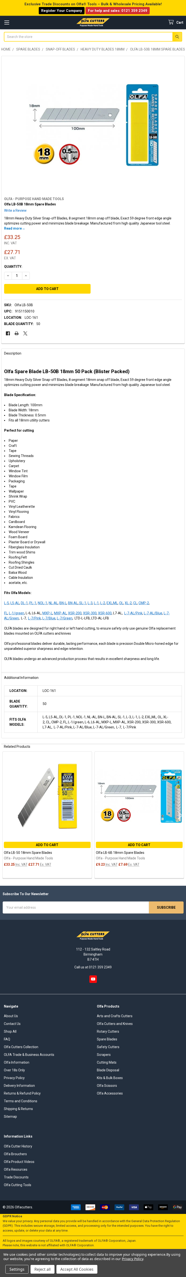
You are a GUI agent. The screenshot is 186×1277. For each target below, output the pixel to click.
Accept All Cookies (76, 1269)
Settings (16, 1269)
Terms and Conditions (20, 1101)
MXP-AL (60, 613)
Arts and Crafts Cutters (114, 1016)
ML (115, 603)
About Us (11, 1016)
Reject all (42, 1269)
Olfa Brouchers (15, 1154)
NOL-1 (42, 603)
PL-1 (32, 603)
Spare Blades (107, 1039)
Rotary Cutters (108, 1031)
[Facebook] (8, 333)
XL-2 (128, 603)
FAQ (7, 1039)
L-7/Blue (48, 618)
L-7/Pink (34, 618)
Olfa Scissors (107, 1086)
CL (135, 603)
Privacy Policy (14, 1078)
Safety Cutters (108, 1047)
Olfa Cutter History (18, 1146)
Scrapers (104, 1055)
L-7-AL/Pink (133, 613)
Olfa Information (16, 1062)
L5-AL (14, 603)
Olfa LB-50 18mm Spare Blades (28, 853)
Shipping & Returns (18, 1109)
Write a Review (15, 210)
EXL (109, 603)
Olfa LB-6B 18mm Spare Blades (120, 853)
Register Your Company (61, 10)
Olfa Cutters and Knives (115, 1024)
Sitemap (10, 1116)
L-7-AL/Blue (153, 613)
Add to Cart (47, 845)
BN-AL (73, 603)
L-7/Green (64, 618)
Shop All (10, 1031)
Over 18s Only (14, 1070)
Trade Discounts (16, 1177)
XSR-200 (75, 613)
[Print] (16, 333)
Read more (13, 228)
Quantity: (13, 266)
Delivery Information (19, 1086)
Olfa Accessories (110, 1093)
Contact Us (12, 1024)
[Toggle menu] (6, 22)
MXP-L (47, 613)
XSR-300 (90, 613)
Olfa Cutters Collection (21, 1047)
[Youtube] (93, 979)
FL (6, 613)
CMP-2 (144, 603)
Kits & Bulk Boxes (110, 1078)
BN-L (63, 603)
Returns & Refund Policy (22, 1093)
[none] (93, 125)
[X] (25, 333)
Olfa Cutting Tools (17, 1185)
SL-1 (82, 603)
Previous (6, 815)
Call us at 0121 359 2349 (93, 967)
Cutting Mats (106, 1062)
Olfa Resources (15, 1169)
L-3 (90, 603)
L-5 (6, 603)
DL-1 (24, 603)
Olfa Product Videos (19, 1162)
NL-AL (53, 603)
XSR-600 (105, 613)
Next (180, 815)
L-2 (102, 603)
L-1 (96, 603)
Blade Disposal (108, 1070)
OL (121, 603)
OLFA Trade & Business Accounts (29, 1055)
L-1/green (16, 613)
